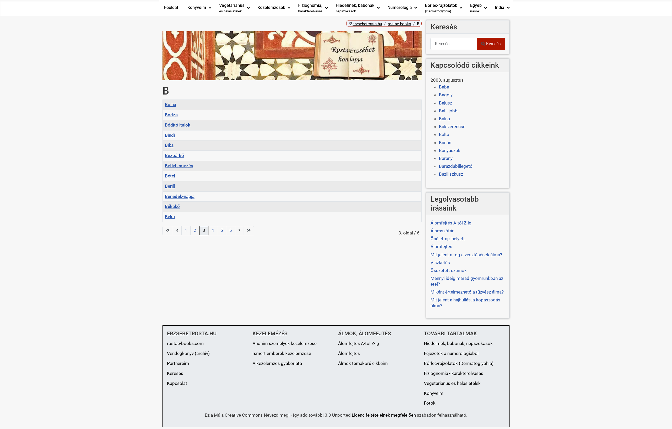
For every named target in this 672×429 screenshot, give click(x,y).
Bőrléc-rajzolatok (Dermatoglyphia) (459, 363)
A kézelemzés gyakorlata (277, 363)
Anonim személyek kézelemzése (285, 343)
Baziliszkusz (451, 174)
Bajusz (445, 103)
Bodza (171, 114)
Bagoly (446, 94)
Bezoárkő (174, 155)
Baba (444, 87)
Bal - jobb (448, 110)
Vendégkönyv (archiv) (188, 353)
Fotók (429, 403)
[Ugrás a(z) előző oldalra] (177, 230)
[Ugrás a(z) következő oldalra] (239, 230)
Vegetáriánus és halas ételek (452, 383)
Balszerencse (452, 126)
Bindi (170, 135)
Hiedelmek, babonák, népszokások (458, 343)
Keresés (493, 43)
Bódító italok (177, 125)
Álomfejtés (349, 353)
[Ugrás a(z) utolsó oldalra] (249, 230)
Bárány (446, 158)
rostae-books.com (185, 343)
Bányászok (449, 150)
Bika (169, 145)
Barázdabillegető (455, 166)
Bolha (170, 104)
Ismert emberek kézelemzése (282, 353)
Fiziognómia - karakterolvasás (453, 373)
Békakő (172, 206)
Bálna (444, 118)
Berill (170, 186)
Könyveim (433, 393)
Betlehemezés (179, 165)
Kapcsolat (177, 383)
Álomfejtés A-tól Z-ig (358, 343)
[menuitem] (171, 8)
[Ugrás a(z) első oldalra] (167, 230)
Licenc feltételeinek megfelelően (384, 415)
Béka (170, 216)
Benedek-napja (180, 196)
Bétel (170, 176)
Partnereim (178, 363)
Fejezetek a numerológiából (451, 353)
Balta (444, 134)
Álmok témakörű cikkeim (363, 363)
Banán (445, 142)
